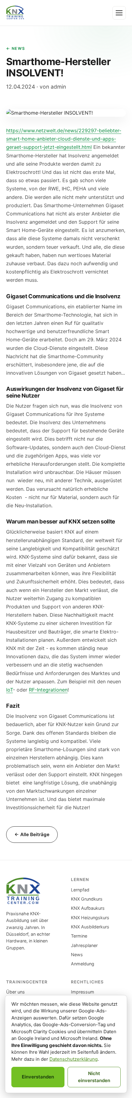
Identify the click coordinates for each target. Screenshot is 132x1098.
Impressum (82, 991)
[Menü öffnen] (119, 13)
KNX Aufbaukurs (88, 908)
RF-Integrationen (48, 690)
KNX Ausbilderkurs (90, 926)
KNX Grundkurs (87, 899)
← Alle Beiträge (31, 834)
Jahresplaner (84, 945)
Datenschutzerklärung (73, 1059)
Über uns (15, 991)
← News (15, 48)
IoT (9, 690)
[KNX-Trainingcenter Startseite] (15, 13)
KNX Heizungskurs (90, 917)
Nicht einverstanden (94, 1076)
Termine (79, 935)
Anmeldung (82, 963)
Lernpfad (80, 889)
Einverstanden (38, 1077)
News (77, 954)
